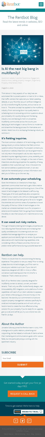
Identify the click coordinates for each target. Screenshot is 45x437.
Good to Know (7, 80)
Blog (32, 434)
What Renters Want (15, 83)
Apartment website (8, 78)
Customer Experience (22, 78)
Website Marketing (20, 434)
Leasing (14, 80)
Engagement (35, 78)
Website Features (8, 434)
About (28, 434)
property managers (24, 80)
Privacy (26, 431)
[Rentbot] (11, 4)
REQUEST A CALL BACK (22, 393)
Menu (41, 4)
